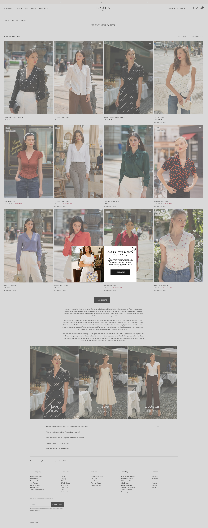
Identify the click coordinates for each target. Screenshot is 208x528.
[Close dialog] (134, 249)
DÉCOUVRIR (120, 272)
